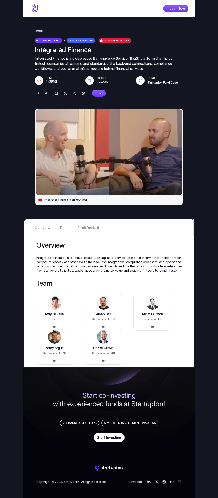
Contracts (135, 482)
